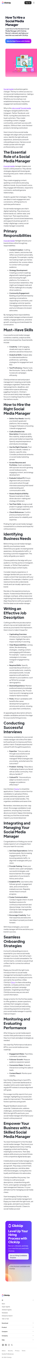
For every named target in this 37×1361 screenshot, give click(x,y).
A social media (9, 166)
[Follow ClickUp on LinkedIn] (3, 1345)
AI (2, 1300)
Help (3, 1340)
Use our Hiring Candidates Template (18, 1256)
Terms (23, 1350)
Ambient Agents (7, 1309)
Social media (8, 89)
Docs (13, 982)
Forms (16, 789)
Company (5, 1335)
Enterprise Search (7, 1315)
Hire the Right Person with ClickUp (18, 41)
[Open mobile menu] (33, 2)
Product (4, 1327)
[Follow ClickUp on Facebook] (6, 1345)
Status (4, 1350)
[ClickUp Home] (6, 2)
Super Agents (6, 1306)
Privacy (17, 1350)
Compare (4, 1331)
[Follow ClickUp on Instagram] (9, 1345)
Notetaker (5, 1312)
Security (10, 1350)
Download (5, 1323)
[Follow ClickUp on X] (12, 1345)
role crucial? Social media (21, 108)
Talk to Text (5, 1319)
